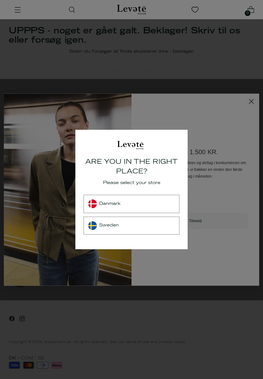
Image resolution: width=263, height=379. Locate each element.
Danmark (110, 204)
